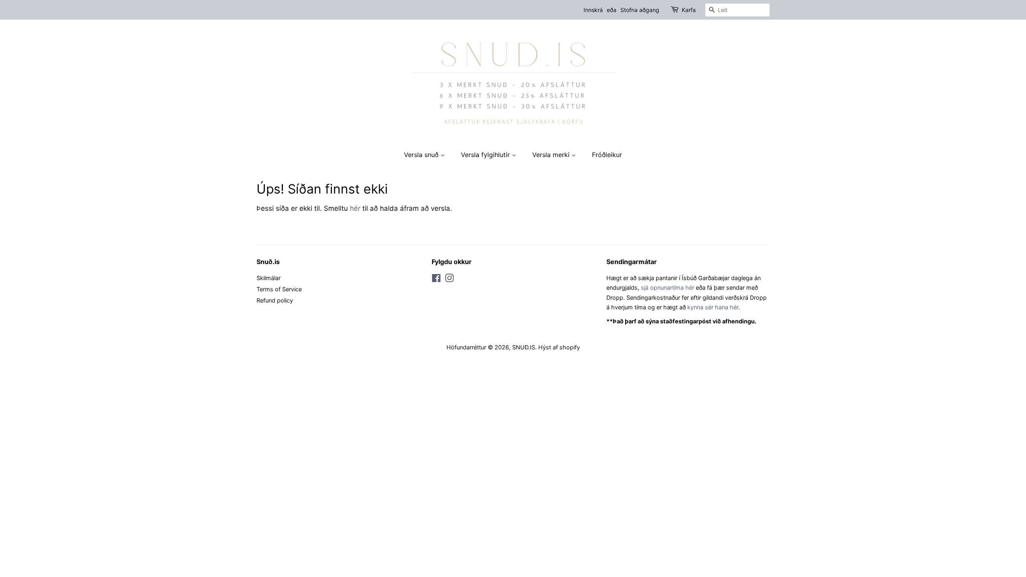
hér (355, 208)
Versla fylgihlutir (486, 155)
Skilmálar (268, 277)
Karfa (689, 9)
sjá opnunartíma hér (667, 287)
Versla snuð (422, 155)
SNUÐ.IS (523, 347)
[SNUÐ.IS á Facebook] (436, 279)
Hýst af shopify (559, 347)
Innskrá (593, 9)
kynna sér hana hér (712, 307)
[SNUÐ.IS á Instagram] (449, 279)
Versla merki (552, 155)
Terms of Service (279, 289)
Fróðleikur (607, 155)
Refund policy (274, 300)
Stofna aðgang (639, 9)
